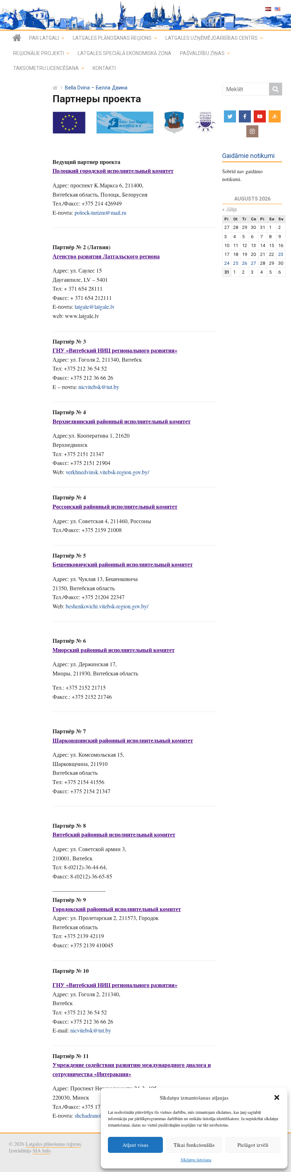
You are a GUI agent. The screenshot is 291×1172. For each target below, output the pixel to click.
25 (235, 263)
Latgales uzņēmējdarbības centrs (211, 38)
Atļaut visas (135, 1144)
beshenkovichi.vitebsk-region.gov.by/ (107, 606)
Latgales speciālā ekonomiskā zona (124, 53)
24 (226, 263)
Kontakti (104, 68)
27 (253, 263)
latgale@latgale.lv (95, 306)
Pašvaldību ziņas (202, 53)
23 (280, 254)
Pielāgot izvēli (252, 1144)
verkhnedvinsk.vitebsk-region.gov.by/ (107, 472)
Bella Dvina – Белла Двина (96, 88)
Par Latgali (44, 38)
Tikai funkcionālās (194, 1144)
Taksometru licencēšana (46, 68)
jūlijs (229, 209)
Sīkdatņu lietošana (196, 1159)
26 (244, 263)
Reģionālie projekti (38, 53)
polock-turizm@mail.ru (100, 212)
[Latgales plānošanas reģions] (17, 38)
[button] (276, 1097)
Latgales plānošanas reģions (112, 38)
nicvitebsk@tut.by (98, 386)
